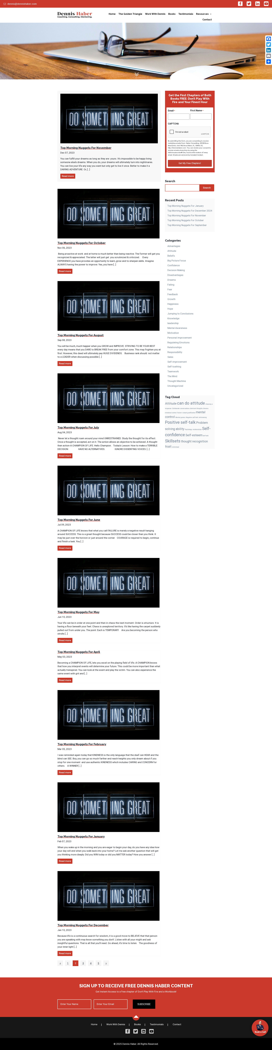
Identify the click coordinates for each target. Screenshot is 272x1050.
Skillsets (172, 441)
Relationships (174, 347)
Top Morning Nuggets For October (185, 220)
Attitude (171, 250)
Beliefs (171, 255)
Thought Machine (176, 381)
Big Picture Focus (176, 260)
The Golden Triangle (130, 14)
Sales (170, 357)
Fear (169, 289)
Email (171, 110)
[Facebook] (268, 39)
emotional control (170, 413)
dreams (205, 408)
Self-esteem (193, 435)
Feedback (172, 294)
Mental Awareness (177, 328)
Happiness (172, 304)
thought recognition (194, 441)
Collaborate (176, 408)
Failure (179, 413)
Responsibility (174, 352)
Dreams (171, 279)
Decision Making (176, 270)
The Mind (172, 376)
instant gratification (188, 413)
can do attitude (191, 403)
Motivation (173, 332)
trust (168, 446)
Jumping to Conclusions (180, 313)
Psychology (188, 429)
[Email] (268, 56)
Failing (170, 284)
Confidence (173, 265)
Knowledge (173, 318)
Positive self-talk (180, 422)
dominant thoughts (196, 408)
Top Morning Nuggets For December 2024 (189, 210)
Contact (207, 19)
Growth (171, 299)
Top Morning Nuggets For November (186, 215)
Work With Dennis (155, 14)
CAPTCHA (173, 123)
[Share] (268, 61)
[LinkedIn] (268, 50)
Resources (202, 14)
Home (112, 14)
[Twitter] (268, 44)
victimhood (175, 447)
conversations (185, 408)
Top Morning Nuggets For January (185, 205)
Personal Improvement (179, 337)
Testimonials (185, 14)
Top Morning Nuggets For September (187, 225)
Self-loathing (174, 366)
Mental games (180, 417)
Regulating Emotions (178, 342)
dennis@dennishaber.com (22, 3)
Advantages (173, 246)
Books (172, 14)
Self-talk (206, 436)
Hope (170, 308)
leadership (172, 323)
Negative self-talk (192, 417)
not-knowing (203, 417)
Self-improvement (177, 361)
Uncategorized (175, 385)
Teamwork (173, 371)
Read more (68, 176)
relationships (197, 429)
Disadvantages (175, 275)
